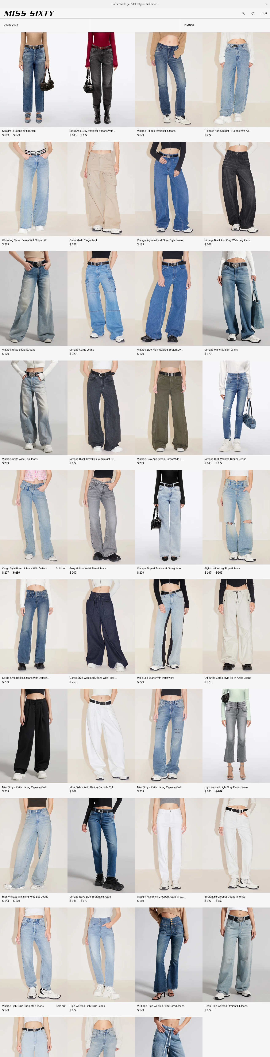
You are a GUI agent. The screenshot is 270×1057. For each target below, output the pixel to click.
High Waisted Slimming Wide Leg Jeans (25, 896)
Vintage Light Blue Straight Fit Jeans (23, 1006)
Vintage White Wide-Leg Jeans (20, 459)
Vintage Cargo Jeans (82, 349)
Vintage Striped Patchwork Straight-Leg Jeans (163, 568)
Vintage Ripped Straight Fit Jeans (156, 130)
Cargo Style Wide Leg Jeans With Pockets (94, 677)
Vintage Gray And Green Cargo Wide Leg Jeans (164, 459)
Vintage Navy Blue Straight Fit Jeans (90, 896)
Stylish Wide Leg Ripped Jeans (222, 568)
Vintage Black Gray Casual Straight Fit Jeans (95, 459)
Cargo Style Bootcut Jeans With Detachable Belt (29, 568)
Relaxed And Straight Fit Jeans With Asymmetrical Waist (236, 130)
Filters (189, 24)
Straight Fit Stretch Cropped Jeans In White (161, 896)
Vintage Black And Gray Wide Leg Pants (227, 240)
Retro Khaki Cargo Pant (83, 240)
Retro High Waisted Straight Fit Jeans (226, 1006)
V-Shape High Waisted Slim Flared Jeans (160, 1006)
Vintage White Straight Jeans (18, 349)
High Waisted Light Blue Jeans (87, 1006)
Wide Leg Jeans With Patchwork (155, 677)
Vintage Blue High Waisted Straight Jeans (161, 349)
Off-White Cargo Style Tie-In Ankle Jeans (228, 677)
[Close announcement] (266, 4)
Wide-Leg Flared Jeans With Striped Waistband (29, 240)
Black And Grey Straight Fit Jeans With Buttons (96, 130)
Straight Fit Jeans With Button (19, 130)
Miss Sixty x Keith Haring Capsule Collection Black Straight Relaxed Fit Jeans (46, 787)
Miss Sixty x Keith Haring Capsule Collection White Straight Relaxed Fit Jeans (114, 787)
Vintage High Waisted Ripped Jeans (225, 459)
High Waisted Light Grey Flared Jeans (226, 787)
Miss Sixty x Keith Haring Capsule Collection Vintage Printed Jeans (175, 787)
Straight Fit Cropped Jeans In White (225, 896)
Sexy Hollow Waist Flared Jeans (88, 568)
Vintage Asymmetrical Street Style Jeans (160, 240)
